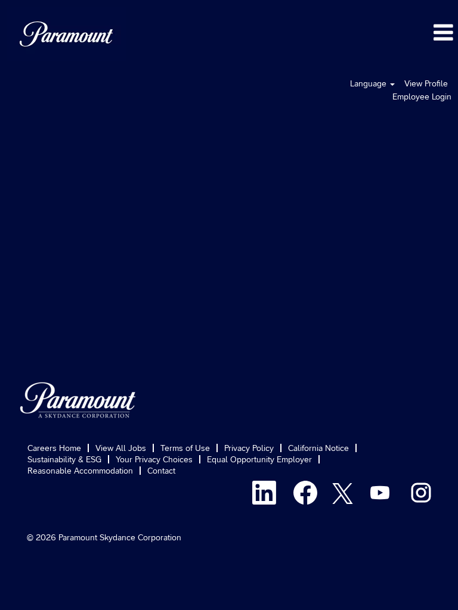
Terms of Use (185, 448)
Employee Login (421, 96)
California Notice (318, 448)
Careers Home (54, 448)
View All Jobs (120, 448)
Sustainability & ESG (64, 459)
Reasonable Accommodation (80, 470)
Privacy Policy (249, 448)
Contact (161, 470)
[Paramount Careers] (66, 34)
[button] (305, 32)
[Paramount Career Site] (78, 400)
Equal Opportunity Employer (259, 459)
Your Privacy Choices (154, 459)
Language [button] (369, 83)
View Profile (426, 83)
